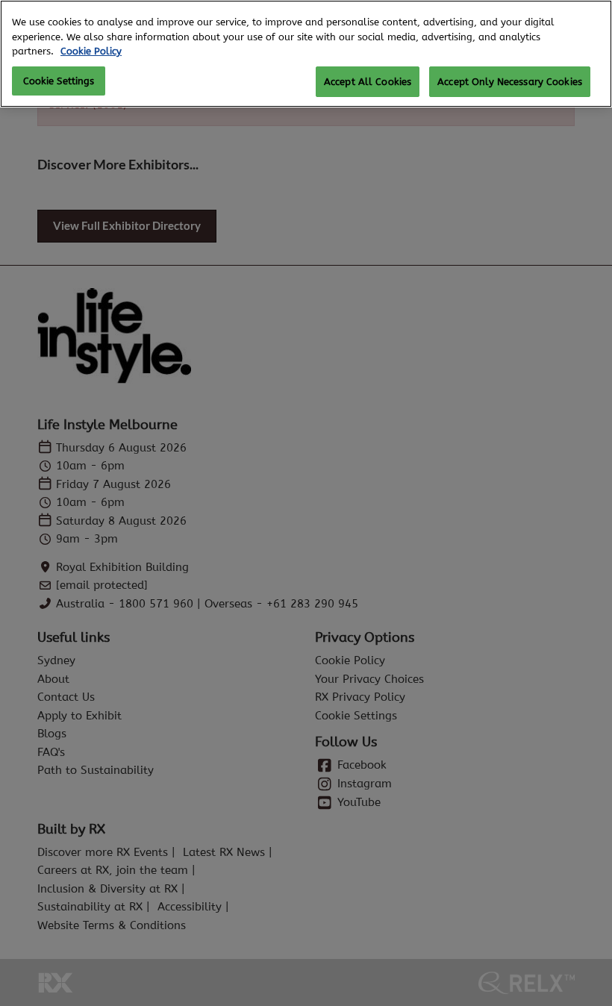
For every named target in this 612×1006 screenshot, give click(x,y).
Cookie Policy (91, 51)
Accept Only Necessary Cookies (509, 81)
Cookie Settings (59, 81)
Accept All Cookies (367, 81)
